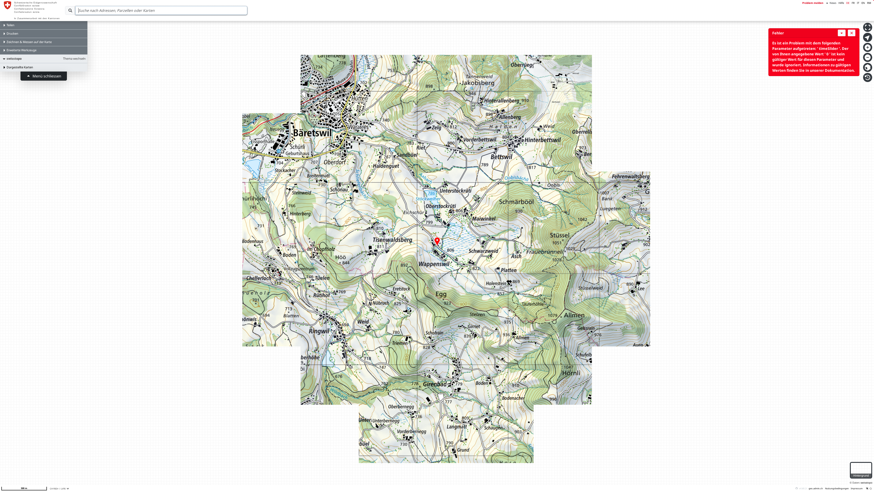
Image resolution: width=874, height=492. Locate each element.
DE (847, 3)
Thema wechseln (74, 58)
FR (853, 3)
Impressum (857, 488)
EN (863, 3)
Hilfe (841, 3)
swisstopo (866, 482)
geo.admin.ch (816, 488)
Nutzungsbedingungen (837, 488)
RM (869, 3)
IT (858, 3)
